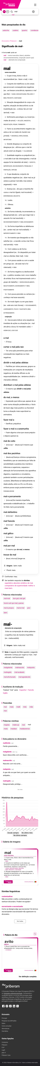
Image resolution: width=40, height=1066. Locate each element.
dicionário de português (13, 993)
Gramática (5, 1031)
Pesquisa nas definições (9, 1021)
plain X (4, 1053)
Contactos (5, 1042)
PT (4, 11)
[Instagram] (6, 1007)
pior (28, 608)
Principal (4, 1018)
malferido (6, 743)
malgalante (8, 667)
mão (25, 707)
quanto (24, 30)
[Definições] (33, 11)
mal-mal (7, 598)
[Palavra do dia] (35, 934)
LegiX (3, 1050)
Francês (31, 690)
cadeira (15, 30)
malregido (7, 672)
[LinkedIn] (14, 1007)
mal (5, 707)
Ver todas (20, 921)
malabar (14, 729)
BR (7, 11)
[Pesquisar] (11, 11)
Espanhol (22, 690)
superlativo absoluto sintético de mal (19, 583)
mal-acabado (19, 672)
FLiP (3, 1047)
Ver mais (20, 789)
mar (5, 711)
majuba (6, 725)
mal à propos (9, 608)
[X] (17, 1007)
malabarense (25, 729)
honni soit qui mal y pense (14, 603)
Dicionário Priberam (9, 41)
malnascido (19, 667)
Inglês (5, 693)
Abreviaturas (5, 1028)
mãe (31, 707)
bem (5, 613)
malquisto (31, 667)
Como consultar (6, 1026)
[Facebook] (3, 1007)
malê (18, 707)
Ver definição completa (27, 977)
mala (11, 707)
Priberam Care (6, 1055)
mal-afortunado (10, 677)
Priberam (4, 1045)
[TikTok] (10, 1007)
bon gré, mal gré (19, 598)
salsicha (6, 30)
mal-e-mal (20, 608)
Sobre (3, 1023)
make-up (15, 725)
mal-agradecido (24, 677)
